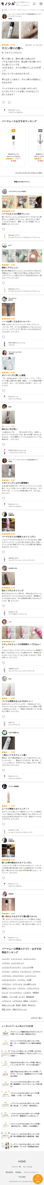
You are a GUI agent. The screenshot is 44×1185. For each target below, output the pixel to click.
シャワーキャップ (17, 963)
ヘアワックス (17, 984)
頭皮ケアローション (20, 1009)
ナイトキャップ (25, 971)
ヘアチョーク (6, 1001)
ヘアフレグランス (33, 988)
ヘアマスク (6, 963)
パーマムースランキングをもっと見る (28, 173)
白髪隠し (5, 997)
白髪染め (36, 993)
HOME (22, 1161)
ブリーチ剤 (13, 997)
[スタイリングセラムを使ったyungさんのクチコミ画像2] (29, 30)
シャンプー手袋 (27, 967)
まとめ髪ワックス (29, 984)
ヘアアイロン (6, 976)
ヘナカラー (33, 1001)
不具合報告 (22, 1177)
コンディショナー (29, 959)
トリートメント (16, 959)
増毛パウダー (6, 1009)
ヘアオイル (15, 971)
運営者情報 (9, 1172)
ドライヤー (36, 971)
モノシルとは (27, 1167)
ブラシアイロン (18, 976)
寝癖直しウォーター (9, 988)
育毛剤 (18, 1005)
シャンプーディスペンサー (11, 967)
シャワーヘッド (30, 976)
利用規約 (18, 1172)
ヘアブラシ (21, 980)
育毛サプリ (32, 1005)
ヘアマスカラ (17, 1001)
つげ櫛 (29, 980)
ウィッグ (5, 993)
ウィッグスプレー (15, 993)
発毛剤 (24, 1005)
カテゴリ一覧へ (36, 1018)
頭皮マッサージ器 (8, 1005)
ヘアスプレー (6, 984)
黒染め (25, 1001)
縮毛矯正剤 (30, 997)
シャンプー (6, 959)
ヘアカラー (27, 993)
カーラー (22, 997)
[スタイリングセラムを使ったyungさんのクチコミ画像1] (10, 30)
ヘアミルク (6, 971)
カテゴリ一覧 (16, 1167)
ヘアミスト (21, 988)
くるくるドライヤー (9, 980)
